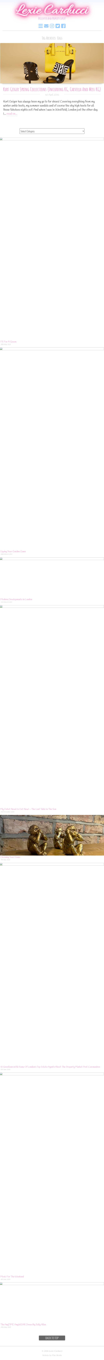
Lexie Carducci (52, 11)
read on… (12, 114)
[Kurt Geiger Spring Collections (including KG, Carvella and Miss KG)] (52, 45)
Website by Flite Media (52, 1355)
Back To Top (52, 1338)
